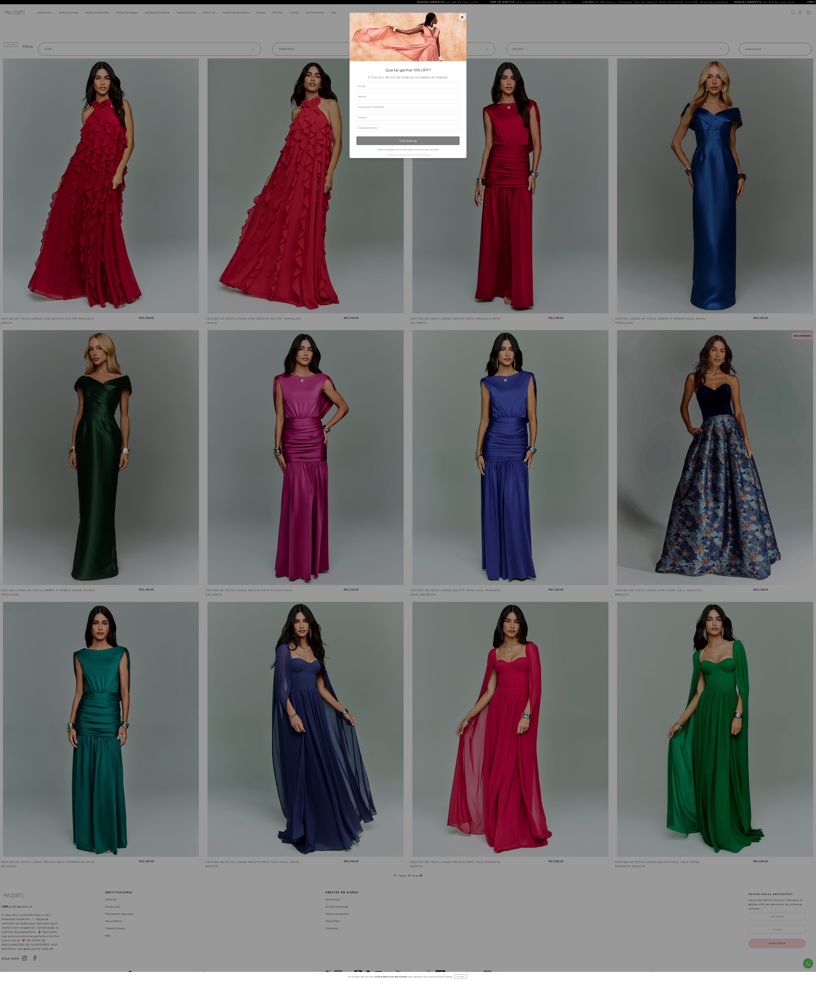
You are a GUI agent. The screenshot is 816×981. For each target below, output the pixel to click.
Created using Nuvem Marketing (408, 154)
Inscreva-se (408, 141)
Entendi (461, 976)
